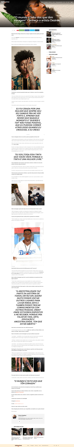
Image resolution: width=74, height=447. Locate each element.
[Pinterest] (70, 2)
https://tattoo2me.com (20, 416)
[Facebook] (66, 2)
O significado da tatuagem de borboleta (56, 64)
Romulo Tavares (54, 72)
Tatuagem (25, 14)
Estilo (12, 436)
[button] (64, 2)
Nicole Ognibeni (17, 24)
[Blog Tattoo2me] (5, 2)
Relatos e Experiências (18, 14)
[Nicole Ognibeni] (14, 24)
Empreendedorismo (36, 436)
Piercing (53, 56)
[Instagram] (68, 2)
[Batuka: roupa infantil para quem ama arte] (39, 431)
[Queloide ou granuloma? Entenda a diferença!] (49, 58)
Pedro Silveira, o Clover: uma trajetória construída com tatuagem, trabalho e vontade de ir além (16, 438)
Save (18, 30)
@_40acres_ (18, 401)
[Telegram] (72, 2)
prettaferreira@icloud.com (18, 403)
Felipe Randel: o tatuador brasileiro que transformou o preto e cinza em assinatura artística (28, 438)
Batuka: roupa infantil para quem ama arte (57, 46)
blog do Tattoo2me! (20, 392)
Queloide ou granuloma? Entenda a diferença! (57, 58)
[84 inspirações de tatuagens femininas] (49, 71)
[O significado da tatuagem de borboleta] (49, 65)
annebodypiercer (54, 59)
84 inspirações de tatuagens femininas (56, 71)
